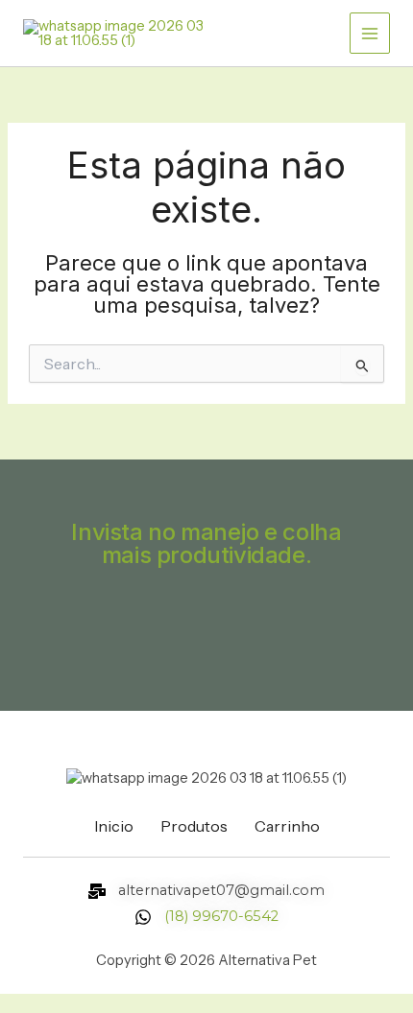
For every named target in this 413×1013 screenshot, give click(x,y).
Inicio (114, 826)
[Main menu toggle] (370, 32)
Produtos (194, 826)
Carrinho (287, 826)
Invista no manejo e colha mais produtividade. (206, 543)
